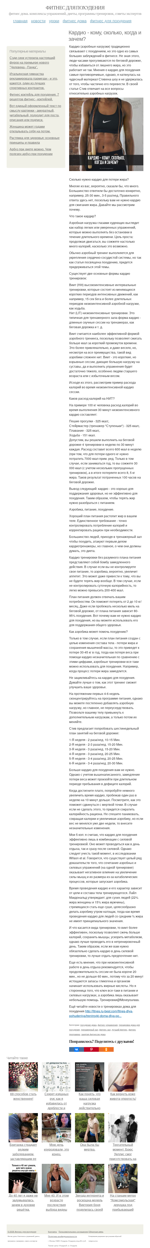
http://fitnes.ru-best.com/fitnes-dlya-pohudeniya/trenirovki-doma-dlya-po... (101, 1013)
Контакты (52, 1231)
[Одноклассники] (106, 1049)
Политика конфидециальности (62, 1236)
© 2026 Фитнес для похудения (22, 1231)
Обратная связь (95, 1231)
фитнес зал (105, 1029)
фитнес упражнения (108, 1024)
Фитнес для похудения (75, 7)
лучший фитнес (119, 1029)
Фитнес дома (75, 20)
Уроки (54, 20)
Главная (20, 20)
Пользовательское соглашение (73, 1231)
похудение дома (88, 1024)
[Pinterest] (91, 1049)
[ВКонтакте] (76, 1049)
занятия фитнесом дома (93, 1034)
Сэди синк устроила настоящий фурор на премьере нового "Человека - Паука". (32, 62)
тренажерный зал (89, 1029)
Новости (38, 20)
